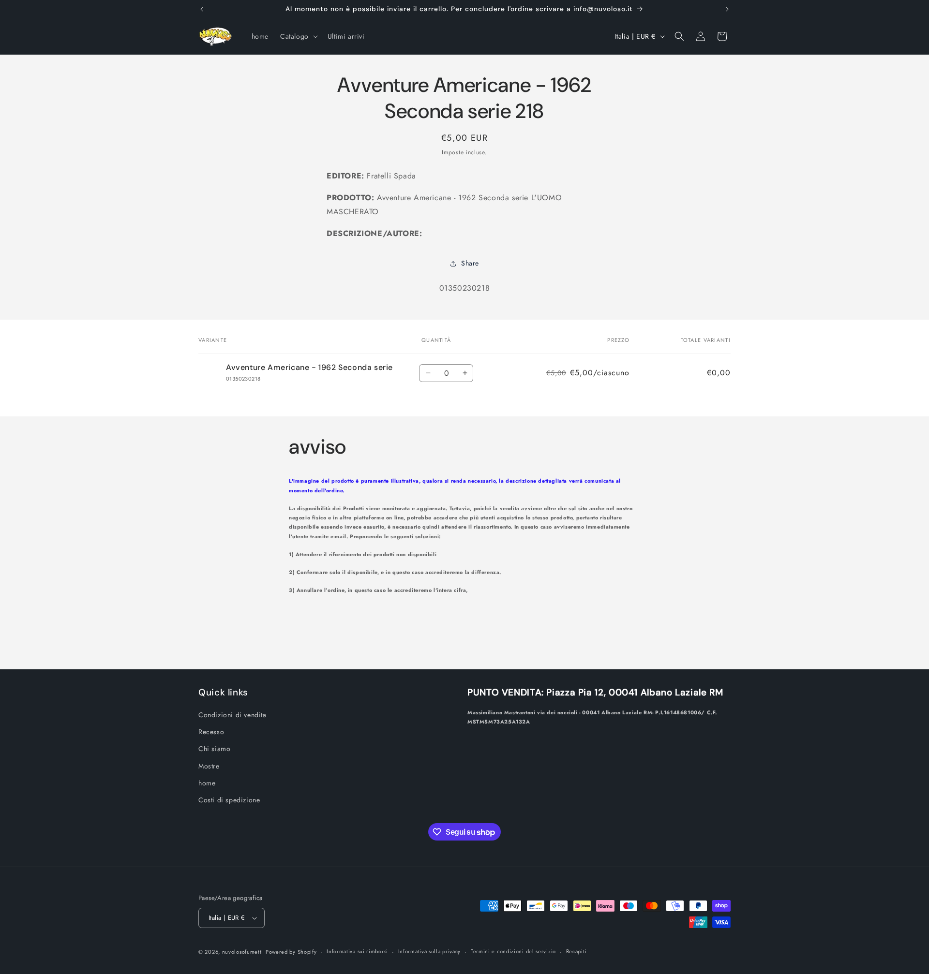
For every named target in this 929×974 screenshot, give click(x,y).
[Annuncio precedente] (201, 9)
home (206, 783)
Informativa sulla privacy (429, 951)
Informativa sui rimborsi (357, 951)
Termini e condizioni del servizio (513, 951)
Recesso (211, 732)
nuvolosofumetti (243, 952)
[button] (298, 36)
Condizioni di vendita (232, 715)
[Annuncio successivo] (727, 9)
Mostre (209, 766)
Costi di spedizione (229, 800)
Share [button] (470, 263)
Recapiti (576, 951)
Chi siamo (214, 748)
